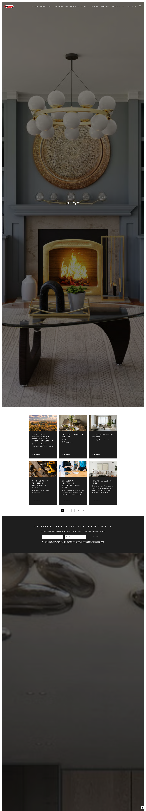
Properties (74, 6)
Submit (95, 537)
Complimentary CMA (60, 6)
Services (84, 6)
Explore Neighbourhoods (99, 6)
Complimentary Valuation (41, 6)
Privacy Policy (67, 543)
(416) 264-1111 (116, 6)
